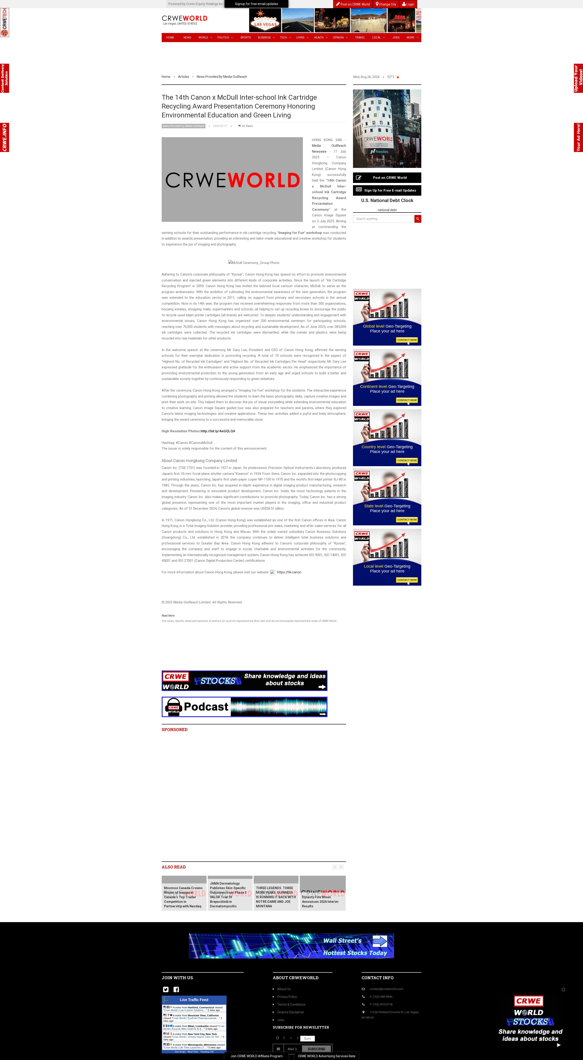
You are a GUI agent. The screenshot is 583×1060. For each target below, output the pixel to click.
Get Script (180, 1051)
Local (376, 37)
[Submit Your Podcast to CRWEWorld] (244, 707)
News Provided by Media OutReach (222, 76)
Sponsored (175, 729)
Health (319, 37)
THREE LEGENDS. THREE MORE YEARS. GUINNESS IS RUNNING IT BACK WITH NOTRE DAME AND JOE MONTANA (276, 897)
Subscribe (316, 1049)
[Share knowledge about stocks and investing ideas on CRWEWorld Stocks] (244, 680)
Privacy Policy (287, 997)
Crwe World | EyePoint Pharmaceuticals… (196, 1018)
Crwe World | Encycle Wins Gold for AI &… (194, 1027)
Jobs (395, 37)
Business (264, 37)
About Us (284, 989)
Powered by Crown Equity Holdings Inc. (196, 4)
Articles (183, 76)
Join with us (177, 977)
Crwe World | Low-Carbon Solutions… (185, 1010)
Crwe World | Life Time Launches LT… (185, 1047)
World (203, 37)
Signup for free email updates (256, 4)
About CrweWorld (296, 977)
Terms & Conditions (291, 1004)
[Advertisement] (245, 652)
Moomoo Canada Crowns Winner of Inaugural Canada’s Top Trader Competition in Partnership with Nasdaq (183, 897)
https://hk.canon (289, 572)
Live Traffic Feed (194, 1000)
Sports (245, 37)
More (410, 37)
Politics (223, 37)
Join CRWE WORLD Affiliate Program (256, 1056)
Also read (174, 867)
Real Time (193, 1051)
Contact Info (378, 977)
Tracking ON (206, 1051)
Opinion (338, 37)
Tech (283, 37)
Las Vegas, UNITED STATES (180, 23)
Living (300, 37)
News (187, 37)
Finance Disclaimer (290, 1012)
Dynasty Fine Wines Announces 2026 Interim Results (320, 901)
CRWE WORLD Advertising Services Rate (326, 1056)
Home (170, 37)
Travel (360, 37)
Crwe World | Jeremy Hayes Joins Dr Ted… (197, 1036)
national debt (387, 210)
